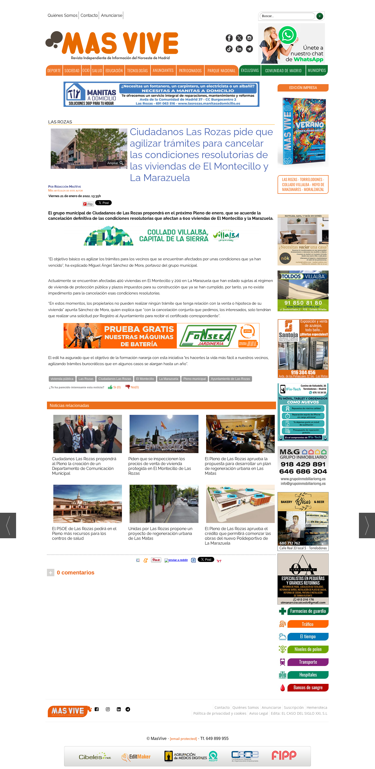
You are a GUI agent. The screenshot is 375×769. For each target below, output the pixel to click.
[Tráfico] (303, 624)
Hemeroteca (317, 707)
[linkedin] (239, 50)
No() (134, 387)
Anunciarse (111, 15)
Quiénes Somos (63, 15)
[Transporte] (303, 662)
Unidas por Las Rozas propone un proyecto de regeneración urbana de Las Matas (160, 533)
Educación (114, 70)
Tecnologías (137, 70)
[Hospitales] (303, 675)
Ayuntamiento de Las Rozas (230, 379)
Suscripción (294, 707)
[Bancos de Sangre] (303, 688)
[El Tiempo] (303, 637)
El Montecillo (145, 379)
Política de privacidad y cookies (219, 713)
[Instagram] (249, 39)
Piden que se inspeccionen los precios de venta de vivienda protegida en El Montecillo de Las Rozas (159, 466)
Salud (97, 70)
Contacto (89, 15)
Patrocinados (190, 70)
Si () (116, 387)
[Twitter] (239, 39)
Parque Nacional (221, 70)
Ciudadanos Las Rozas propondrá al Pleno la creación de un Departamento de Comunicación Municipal (84, 466)
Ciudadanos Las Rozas (114, 379)
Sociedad (72, 70)
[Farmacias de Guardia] (303, 611)
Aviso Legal (258, 713)
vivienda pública (62, 379)
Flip (90, 204)
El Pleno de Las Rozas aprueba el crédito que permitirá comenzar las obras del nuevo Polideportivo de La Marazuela (238, 536)
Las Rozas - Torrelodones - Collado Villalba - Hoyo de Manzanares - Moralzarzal (303, 184)
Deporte (54, 70)
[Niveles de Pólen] (303, 649)
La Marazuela (168, 379)
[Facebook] (229, 39)
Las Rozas (60, 121)
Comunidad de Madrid (283, 70)
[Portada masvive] (303, 131)
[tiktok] (229, 50)
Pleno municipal (194, 379)
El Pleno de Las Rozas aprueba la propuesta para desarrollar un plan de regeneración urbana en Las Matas (238, 466)
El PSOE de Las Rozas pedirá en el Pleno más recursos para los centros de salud (84, 533)
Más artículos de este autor (65, 190)
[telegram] (249, 50)
